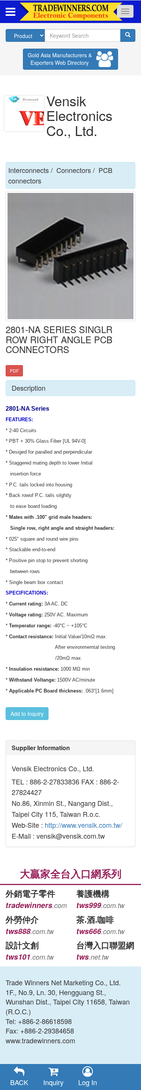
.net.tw (92, 957)
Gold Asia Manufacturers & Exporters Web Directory (60, 58)
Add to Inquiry (27, 713)
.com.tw (100, 905)
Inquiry (53, 1082)
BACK (19, 1082)
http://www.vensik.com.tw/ (82, 825)
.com (36, 905)
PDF (14, 370)
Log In (87, 1082)
